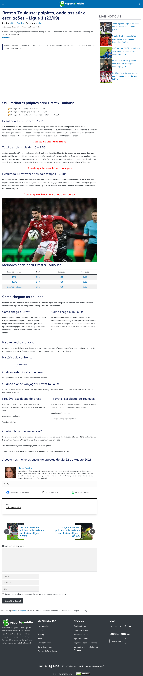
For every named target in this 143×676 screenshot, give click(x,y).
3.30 (85, 282)
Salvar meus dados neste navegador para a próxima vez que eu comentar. (36, 594)
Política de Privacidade (47, 651)
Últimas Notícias (44, 643)
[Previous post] (6, 531)
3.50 (61, 282)
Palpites (22, 610)
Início (15, 610)
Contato (41, 630)
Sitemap (41, 634)
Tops (40, 639)
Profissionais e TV (81, 634)
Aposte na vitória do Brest (50, 141)
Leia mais (6, 38)
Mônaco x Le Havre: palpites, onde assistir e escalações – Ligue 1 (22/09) (31, 531)
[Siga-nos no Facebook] (120, 626)
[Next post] (92, 531)
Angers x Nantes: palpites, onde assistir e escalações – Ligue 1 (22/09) (67, 531)
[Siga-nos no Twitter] (111, 626)
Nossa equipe (43, 626)
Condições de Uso (45, 647)
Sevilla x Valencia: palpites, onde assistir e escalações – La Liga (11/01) (126, 76)
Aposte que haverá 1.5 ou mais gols (50, 168)
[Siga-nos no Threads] (125, 626)
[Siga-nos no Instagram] (116, 626)
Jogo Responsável (81, 639)
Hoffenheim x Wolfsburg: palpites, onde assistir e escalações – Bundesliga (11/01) (126, 51)
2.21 (38, 277)
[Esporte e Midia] (71, 4)
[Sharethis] (8, 484)
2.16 (38, 282)
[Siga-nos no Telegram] (130, 626)
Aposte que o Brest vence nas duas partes (50, 194)
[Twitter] (4, 484)
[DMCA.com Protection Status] (83, 674)
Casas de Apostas (81, 630)
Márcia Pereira (13, 507)
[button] (140, 4)
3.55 (61, 287)
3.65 (61, 277)
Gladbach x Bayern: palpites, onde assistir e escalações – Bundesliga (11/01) (124, 39)
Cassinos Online (80, 626)
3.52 (85, 277)
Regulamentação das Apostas (85, 643)
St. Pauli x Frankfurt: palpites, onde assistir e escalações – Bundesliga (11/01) (124, 63)
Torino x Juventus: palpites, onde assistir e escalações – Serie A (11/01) (125, 26)
